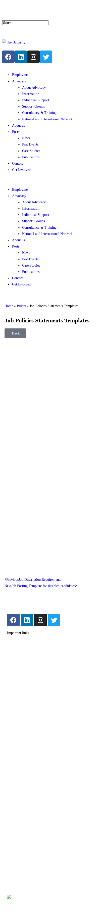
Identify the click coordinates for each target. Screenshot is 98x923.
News (26, 138)
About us (18, 125)
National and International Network (47, 119)
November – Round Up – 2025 (41, 813)
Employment (21, 75)
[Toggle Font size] (48, 10)
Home (9, 306)
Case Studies (31, 151)
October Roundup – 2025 (37, 833)
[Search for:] (25, 23)
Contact (7, 11)
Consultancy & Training (39, 113)
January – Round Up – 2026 (39, 792)
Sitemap (23, 11)
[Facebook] (8, 57)
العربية (17, 32)
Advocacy (19, 81)
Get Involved (21, 170)
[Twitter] (54, 620)
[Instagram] (33, 57)
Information (30, 94)
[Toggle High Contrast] (40, 10)
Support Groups (33, 106)
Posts (15, 132)
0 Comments (27, 806)
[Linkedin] (21, 57)
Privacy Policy (28, 865)
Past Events (30, 144)
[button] (49, 179)
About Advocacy (34, 87)
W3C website (38, 898)
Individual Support (35, 100)
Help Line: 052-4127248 (72, 11)
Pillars (21, 306)
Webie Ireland (50, 909)
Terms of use (27, 872)
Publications (30, 157)
